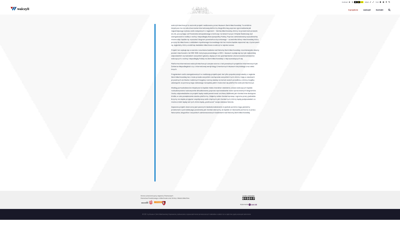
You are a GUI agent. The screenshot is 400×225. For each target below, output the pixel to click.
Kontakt (379, 10)
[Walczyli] (19, 8)
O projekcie (353, 10)
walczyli (367, 10)
